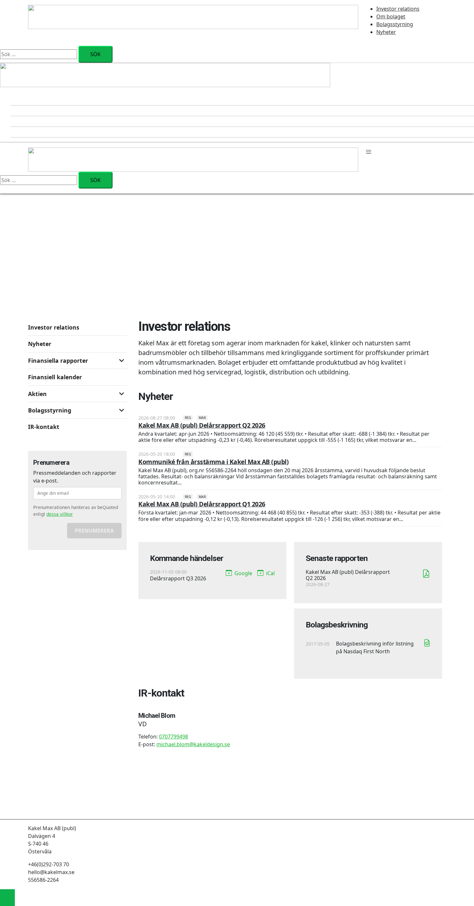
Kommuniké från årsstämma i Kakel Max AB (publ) (213, 461)
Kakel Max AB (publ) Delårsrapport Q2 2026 (201, 425)
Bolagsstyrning (394, 24)
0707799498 (173, 736)
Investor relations (398, 8)
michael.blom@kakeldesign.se (193, 744)
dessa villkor (59, 514)
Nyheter (386, 32)
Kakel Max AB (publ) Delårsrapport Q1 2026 (201, 504)
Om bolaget (390, 16)
